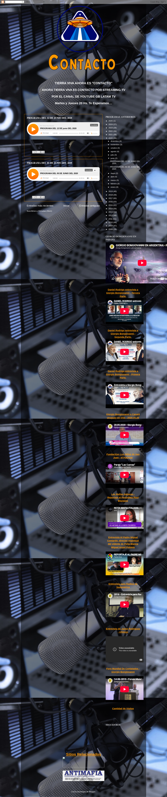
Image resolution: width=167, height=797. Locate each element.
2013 (111, 212)
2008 (111, 229)
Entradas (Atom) (45, 211)
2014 (111, 209)
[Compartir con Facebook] (41, 152)
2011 (111, 219)
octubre (114, 148)
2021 (111, 135)
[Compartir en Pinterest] (43, 152)
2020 (111, 138)
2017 (111, 198)
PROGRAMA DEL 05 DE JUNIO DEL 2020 (49, 163)
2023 (111, 128)
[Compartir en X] (38, 152)
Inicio (66, 205)
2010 (111, 222)
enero (113, 187)
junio (113, 158)
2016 (111, 202)
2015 (111, 205)
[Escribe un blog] (36, 152)
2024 (111, 124)
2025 (111, 121)
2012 (111, 215)
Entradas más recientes (40, 205)
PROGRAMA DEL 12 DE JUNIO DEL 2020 (49, 118)
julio (112, 155)
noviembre (115, 145)
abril (113, 177)
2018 (111, 195)
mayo (113, 173)
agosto (114, 151)
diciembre (115, 141)
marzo (113, 180)
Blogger (92, 792)
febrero (114, 184)
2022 (111, 131)
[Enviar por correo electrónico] (33, 152)
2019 (111, 191)
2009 (111, 226)
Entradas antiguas (89, 205)
